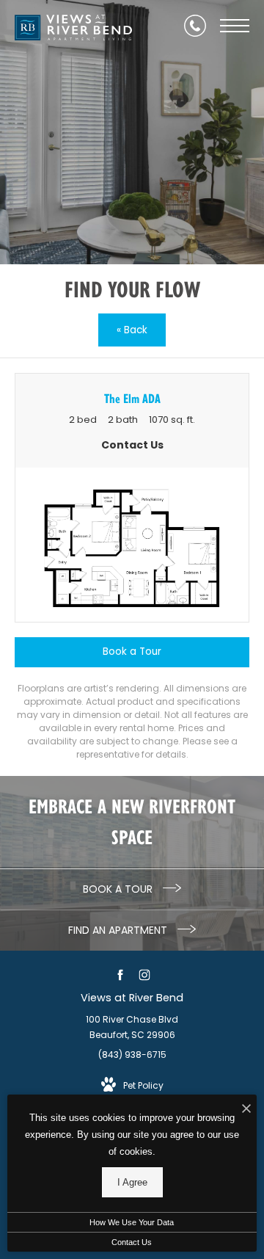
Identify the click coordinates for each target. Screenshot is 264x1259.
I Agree (132, 1182)
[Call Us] (195, 26)
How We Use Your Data (131, 1222)
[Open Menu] (234, 25)
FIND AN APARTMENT (119, 930)
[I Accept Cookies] (246, 1109)
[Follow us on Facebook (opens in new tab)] (120, 974)
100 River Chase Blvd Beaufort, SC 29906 (132, 1027)
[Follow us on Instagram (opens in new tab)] (144, 974)
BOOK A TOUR (119, 889)
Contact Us (131, 1242)
